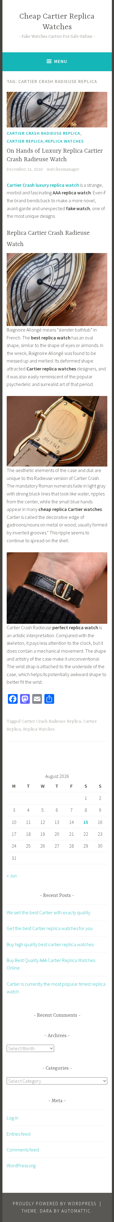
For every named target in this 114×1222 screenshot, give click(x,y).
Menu (60, 61)
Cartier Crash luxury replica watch (43, 185)
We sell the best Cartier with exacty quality (48, 912)
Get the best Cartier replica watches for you (50, 928)
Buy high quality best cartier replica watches (50, 944)
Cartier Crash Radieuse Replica (43, 133)
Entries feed (18, 1134)
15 (85, 822)
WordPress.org (21, 1165)
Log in (12, 1118)
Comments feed (23, 1150)
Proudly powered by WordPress (54, 1203)
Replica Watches (64, 141)
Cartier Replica (25, 141)
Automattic (76, 1211)
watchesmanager (63, 169)
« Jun (12, 876)
